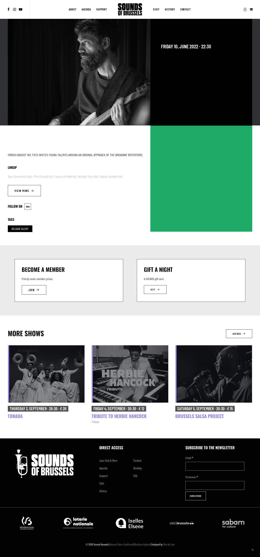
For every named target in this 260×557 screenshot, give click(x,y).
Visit (156, 9)
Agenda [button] (237, 333)
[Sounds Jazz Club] (130, 9)
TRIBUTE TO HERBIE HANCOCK (119, 416)
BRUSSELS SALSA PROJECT (199, 416)
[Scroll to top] (252, 549)
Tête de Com (169, 544)
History (170, 9)
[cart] (250, 9)
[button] (9, 9)
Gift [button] (153, 289)
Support (101, 9)
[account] (245, 9)
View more (21, 190)
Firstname (191, 477)
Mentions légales (142, 544)
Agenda (86, 9)
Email (189, 458)
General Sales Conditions (121, 544)
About (72, 9)
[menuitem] (9, 9)
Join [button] (31, 290)
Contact (185, 9)
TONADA (15, 416)
